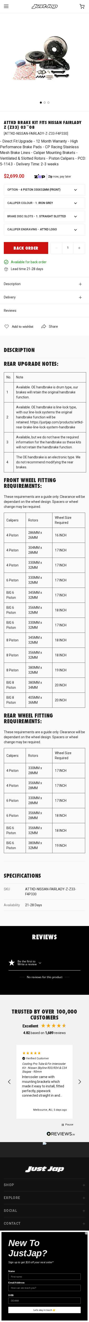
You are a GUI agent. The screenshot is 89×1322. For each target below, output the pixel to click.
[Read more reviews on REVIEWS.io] (61, 1134)
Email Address (16, 1282)
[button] (9, 1082)
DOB (11, 1295)
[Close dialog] (86, 1233)
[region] (44, 1082)
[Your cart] (82, 6)
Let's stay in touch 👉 (44, 1310)
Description (12, 284)
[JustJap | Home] (44, 6)
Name (11, 1271)
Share (53, 326)
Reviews (10, 310)
